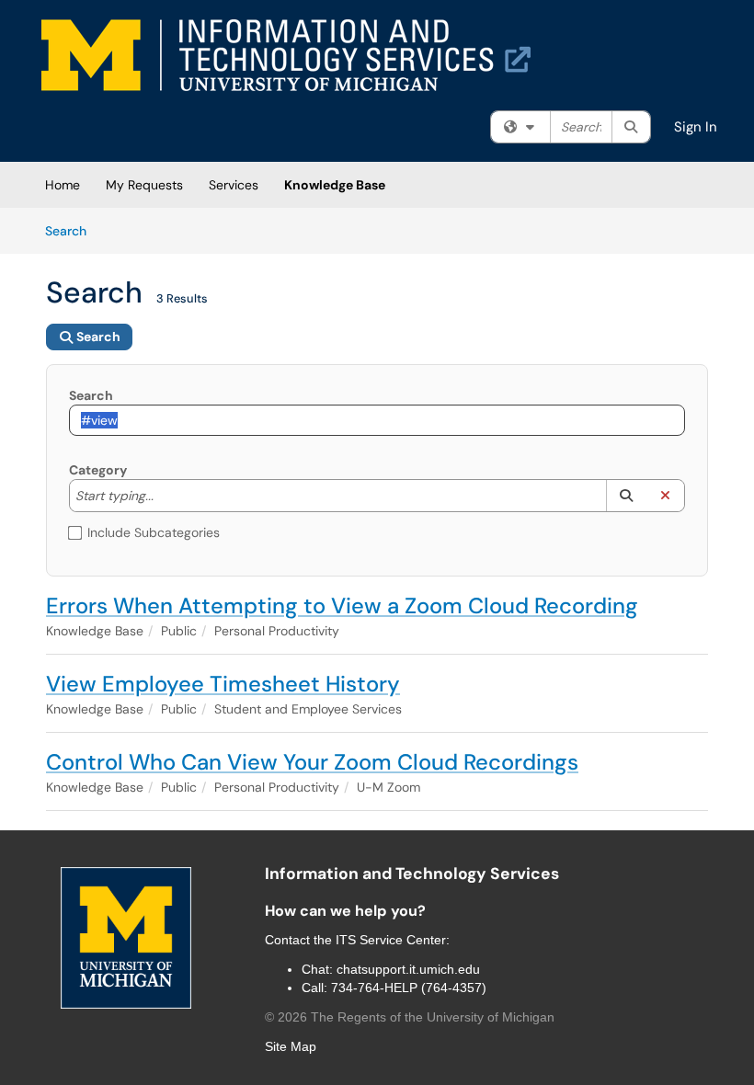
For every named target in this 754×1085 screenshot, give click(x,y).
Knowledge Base (334, 185)
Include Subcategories (153, 532)
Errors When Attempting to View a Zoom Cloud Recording (342, 605)
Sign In (695, 127)
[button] (625, 495)
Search (72, 230)
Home (62, 185)
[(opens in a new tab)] (286, 55)
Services (233, 185)
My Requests (144, 185)
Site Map (290, 1046)
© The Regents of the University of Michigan (409, 1017)
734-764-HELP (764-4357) (408, 987)
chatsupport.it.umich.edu (408, 969)
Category (98, 470)
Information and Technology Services (412, 873)
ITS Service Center (391, 939)
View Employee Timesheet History (223, 683)
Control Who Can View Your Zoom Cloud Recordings (312, 762)
